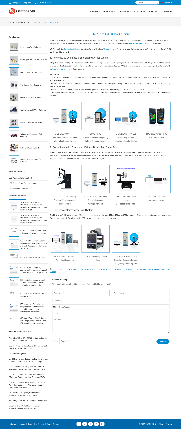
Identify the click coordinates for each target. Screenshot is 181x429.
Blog (160, 424)
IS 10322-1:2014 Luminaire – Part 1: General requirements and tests (33, 231)
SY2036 (53, 272)
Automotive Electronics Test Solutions (31, 135)
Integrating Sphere (71, 49)
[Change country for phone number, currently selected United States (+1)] (55, 306)
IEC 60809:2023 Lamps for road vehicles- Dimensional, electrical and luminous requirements (32, 282)
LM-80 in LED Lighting (17, 353)
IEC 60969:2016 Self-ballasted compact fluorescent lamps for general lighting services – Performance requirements (31, 308)
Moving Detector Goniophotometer (156, 269)
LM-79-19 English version (139, 43)
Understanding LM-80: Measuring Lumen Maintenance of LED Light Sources (24, 407)
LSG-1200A (72, 269)
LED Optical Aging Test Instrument (22, 183)
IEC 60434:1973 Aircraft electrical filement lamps (33, 294)
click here (102, 43)
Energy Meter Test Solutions (31, 97)
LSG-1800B (91, 269)
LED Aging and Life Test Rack (20, 178)
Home (11, 22)
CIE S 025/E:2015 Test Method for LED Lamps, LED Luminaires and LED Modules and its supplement (33, 320)
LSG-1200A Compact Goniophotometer (157, 198)
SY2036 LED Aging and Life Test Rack (95, 258)
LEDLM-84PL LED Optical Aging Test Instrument (65, 258)
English (167, 2)
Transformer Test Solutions (30, 85)
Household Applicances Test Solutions (31, 160)
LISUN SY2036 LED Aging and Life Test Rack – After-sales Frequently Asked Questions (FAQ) (27, 367)
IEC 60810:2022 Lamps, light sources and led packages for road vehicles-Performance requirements (33, 270)
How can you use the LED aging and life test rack (28, 400)
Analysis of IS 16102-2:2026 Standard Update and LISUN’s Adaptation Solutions (28, 339)
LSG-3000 (128, 269)
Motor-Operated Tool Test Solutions (33, 59)
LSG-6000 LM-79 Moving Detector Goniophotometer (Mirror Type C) (65, 200)
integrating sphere (59, 69)
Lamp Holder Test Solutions (30, 47)
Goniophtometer (109, 49)
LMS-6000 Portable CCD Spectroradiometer (156, 135)
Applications (23, 22)
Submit (163, 341)
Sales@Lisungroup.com (22, 2)
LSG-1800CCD (117, 269)
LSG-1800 (82, 269)
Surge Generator (54, 424)
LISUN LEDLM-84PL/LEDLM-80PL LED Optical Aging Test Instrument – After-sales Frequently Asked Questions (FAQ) (27, 385)
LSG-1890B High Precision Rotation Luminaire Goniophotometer (95, 200)
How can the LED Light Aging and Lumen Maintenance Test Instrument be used (25, 393)
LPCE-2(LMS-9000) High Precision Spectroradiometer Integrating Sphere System (65, 137)
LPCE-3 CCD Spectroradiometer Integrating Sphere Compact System (95, 137)
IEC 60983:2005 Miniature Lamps (33, 257)
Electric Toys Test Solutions (31, 72)
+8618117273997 (44, 2)
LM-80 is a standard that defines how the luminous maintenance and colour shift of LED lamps (28, 360)
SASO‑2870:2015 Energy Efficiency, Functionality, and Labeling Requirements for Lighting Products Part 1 (33, 219)
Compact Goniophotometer (19, 188)
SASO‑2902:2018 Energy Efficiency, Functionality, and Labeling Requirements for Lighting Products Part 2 (33, 206)
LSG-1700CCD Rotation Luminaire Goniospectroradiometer (126, 200)
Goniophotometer (17, 424)
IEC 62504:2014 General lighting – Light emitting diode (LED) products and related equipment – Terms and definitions (33, 244)
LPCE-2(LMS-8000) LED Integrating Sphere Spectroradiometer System (126, 137)
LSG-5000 (138, 269)
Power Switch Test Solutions (31, 122)
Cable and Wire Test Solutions (31, 147)
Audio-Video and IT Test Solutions (33, 110)
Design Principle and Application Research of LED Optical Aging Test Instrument (28, 347)
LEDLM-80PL (61, 269)
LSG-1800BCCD (104, 269)
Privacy (168, 424)
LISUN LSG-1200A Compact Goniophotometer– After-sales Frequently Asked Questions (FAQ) (27, 375)
